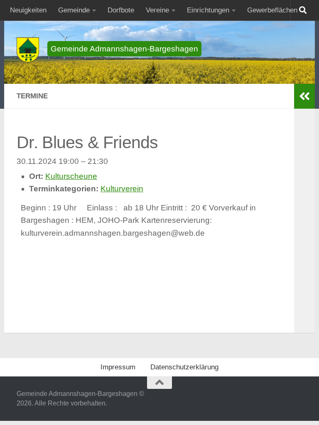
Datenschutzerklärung (184, 367)
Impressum (118, 367)
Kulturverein (122, 188)
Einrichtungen (208, 10)
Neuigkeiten (28, 10)
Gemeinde (74, 10)
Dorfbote (121, 10)
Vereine (157, 10)
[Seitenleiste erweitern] (304, 96)
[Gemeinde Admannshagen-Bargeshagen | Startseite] (28, 49)
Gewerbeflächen (272, 10)
